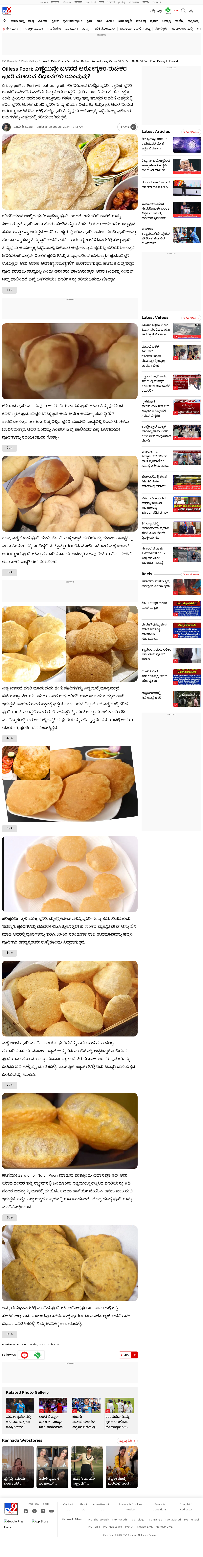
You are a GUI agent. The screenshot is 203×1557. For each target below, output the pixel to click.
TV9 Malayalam (112, 1527)
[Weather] (152, 10)
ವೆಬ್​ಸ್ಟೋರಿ (160, 29)
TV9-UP (156, 2)
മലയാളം (134, 2)
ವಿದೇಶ (110, 21)
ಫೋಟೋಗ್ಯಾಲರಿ (72, 21)
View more (189, 132)
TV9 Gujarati (173, 1519)
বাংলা (101, 2)
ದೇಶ (99, 21)
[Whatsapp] (166, 10)
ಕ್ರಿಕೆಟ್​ (55, 21)
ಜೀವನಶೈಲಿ (125, 21)
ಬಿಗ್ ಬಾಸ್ (12, 29)
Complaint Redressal (186, 1507)
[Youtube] (24, 1355)
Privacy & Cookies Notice (130, 1507)
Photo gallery (29, 61)
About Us (83, 1507)
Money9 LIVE (163, 1527)
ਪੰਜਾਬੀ (111, 2)
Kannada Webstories (22, 1441)
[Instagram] (43, 1511)
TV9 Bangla (154, 1519)
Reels (147, 574)
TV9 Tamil (93, 1527)
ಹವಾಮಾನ (71, 29)
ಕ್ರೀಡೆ (89, 21)
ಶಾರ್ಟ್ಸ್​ (86, 29)
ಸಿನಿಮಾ (43, 21)
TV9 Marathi (119, 1519)
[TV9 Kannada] (6, 11)
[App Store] (43, 1524)
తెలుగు (67, 2)
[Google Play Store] (16, 1524)
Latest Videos (155, 318)
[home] (4, 21)
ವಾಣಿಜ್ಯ (179, 21)
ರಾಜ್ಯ (31, 21)
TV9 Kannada (9, 61)
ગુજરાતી (90, 2)
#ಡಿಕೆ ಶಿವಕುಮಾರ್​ (104, 29)
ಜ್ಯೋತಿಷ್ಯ (193, 21)
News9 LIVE (145, 1527)
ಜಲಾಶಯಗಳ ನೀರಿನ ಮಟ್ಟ (135, 29)
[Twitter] (34, 1511)
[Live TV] (175, 11)
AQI (159, 11)
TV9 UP (129, 1527)
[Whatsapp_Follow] (37, 1355)
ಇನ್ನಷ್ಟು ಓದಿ (125, 1441)
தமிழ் (122, 2)
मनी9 (146, 2)
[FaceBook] (26, 1511)
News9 (44, 2)
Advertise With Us (102, 1507)
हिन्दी (55, 2)
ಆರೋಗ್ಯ (141, 21)
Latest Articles (156, 132)
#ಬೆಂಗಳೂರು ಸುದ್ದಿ (182, 29)
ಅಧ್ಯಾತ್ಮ (166, 21)
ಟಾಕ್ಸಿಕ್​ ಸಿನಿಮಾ (34, 29)
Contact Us (68, 1507)
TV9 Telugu (137, 1519)
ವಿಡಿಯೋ (55, 29)
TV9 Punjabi (191, 1519)
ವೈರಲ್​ (154, 21)
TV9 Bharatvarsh (98, 1519)
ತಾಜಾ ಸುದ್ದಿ (17, 21)
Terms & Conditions (160, 1507)
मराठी (78, 2)
